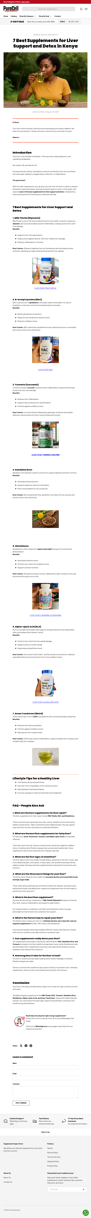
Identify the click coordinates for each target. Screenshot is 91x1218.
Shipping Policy (53, 1161)
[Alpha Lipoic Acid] (45, 669)
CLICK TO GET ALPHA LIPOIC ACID (45, 702)
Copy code (75, 22)
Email (14, 1074)
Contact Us (8, 1182)
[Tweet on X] (21, 1045)
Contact (57, 16)
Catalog (14, 16)
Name (15, 1063)
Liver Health (52, 35)
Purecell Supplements (14, 1210)
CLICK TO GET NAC (45, 370)
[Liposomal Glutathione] (45, 582)
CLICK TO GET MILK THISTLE (45, 288)
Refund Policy (52, 1152)
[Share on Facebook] (26, 1045)
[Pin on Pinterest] (30, 1045)
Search (50, 1148)
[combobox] (48, 9)
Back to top (45, 1132)
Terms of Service (53, 1157)
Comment (16, 1084)
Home (6, 16)
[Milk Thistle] (45, 257)
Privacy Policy (52, 1166)
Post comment (21, 1103)
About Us (7, 1177)
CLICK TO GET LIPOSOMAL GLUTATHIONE (45, 615)
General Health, (40, 35)
